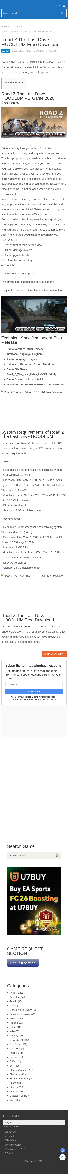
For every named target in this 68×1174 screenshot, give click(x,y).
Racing (13, 1057)
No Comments (40, 51)
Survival (14, 1091)
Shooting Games (18, 1070)
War (12, 1100)
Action (5, 51)
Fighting (14, 1022)
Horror (13, 1027)
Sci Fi (12, 1065)
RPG (12, 1061)
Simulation (15, 1074)
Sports (13, 1082)
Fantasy (14, 1018)
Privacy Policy (13, 1144)
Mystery (14, 1035)
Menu (58, 5)
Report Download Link (54, 654)
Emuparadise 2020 (15, 1148)
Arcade (13, 1001)
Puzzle (13, 1052)
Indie (12, 1031)
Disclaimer (11, 1140)
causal (13, 1005)
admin (54, 51)
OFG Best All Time (19, 1040)
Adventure (15, 997)
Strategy (14, 1087)
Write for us (12, 1153)
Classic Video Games (21, 1009)
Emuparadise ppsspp (21, 1014)
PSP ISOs (15, 1048)
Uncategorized (17, 1095)
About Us (10, 1131)
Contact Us (11, 1136)
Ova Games (16, 1044)
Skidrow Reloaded (19, 1078)
